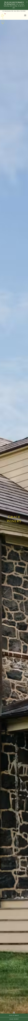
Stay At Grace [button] (14, 1015)
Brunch (20, 2)
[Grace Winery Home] (3, 18)
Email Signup (14, 1019)
